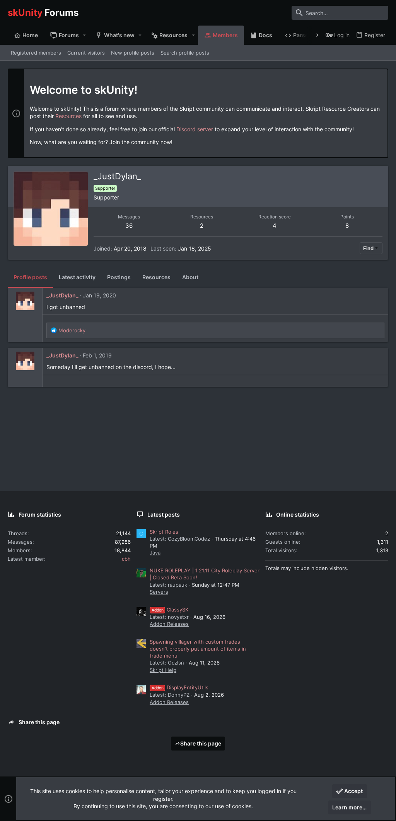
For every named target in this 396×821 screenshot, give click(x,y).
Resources (68, 116)
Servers (159, 592)
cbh (126, 559)
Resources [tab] (156, 277)
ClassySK (170, 609)
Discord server (194, 129)
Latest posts (163, 514)
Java (155, 553)
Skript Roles (164, 532)
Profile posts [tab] (30, 277)
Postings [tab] (119, 277)
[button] (84, 35)
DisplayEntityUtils (180, 687)
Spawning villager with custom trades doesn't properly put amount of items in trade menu (198, 649)
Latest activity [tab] (77, 277)
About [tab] (190, 277)
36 (129, 225)
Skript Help (163, 670)
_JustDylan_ (62, 295)
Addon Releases (169, 624)
